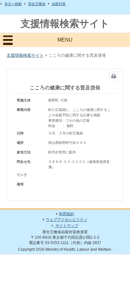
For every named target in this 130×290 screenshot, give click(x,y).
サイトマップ (66, 226)
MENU (65, 39)
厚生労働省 (36, 4)
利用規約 (66, 214)
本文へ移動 (13, 4)
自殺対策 (59, 4)
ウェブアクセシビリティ (66, 220)
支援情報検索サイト (65, 23)
